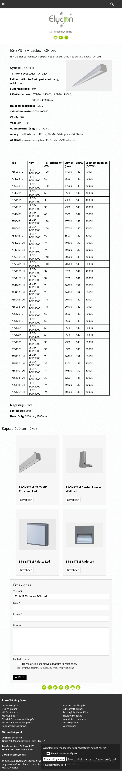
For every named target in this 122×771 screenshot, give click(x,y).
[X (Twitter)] (49, 687)
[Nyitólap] (3, 4)
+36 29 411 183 (26, 746)
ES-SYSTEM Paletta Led (34, 561)
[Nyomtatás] (78, 687)
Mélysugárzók (9, 715)
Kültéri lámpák (9, 712)
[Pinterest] (61, 687)
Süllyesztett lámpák (73, 708)
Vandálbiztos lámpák (74, 719)
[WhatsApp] (66, 687)
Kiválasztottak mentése (79, 759)
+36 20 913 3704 (24, 749)
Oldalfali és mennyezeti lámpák (18, 719)
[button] (118, 4)
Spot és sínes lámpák (74, 705)
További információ (53, 764)
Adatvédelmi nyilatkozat (61, 667)
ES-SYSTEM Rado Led (80, 561)
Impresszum (29, 764)
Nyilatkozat (21, 659)
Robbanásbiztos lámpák (14, 725)
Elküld (21, 677)
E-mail (18, 614)
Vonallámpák (69, 725)
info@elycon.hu (62, 31)
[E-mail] (55, 37)
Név (16, 603)
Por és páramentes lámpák (16, 722)
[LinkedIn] (55, 687)
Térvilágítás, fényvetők (75, 712)
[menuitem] (3, 4)
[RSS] (66, 37)
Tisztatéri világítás (72, 715)
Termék (18, 591)
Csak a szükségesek (106, 759)
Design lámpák (9, 708)
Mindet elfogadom (54, 759)
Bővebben (26, 499)
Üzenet (17, 625)
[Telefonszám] (61, 37)
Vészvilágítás (69, 722)
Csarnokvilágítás (10, 705)
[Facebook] (43, 687)
